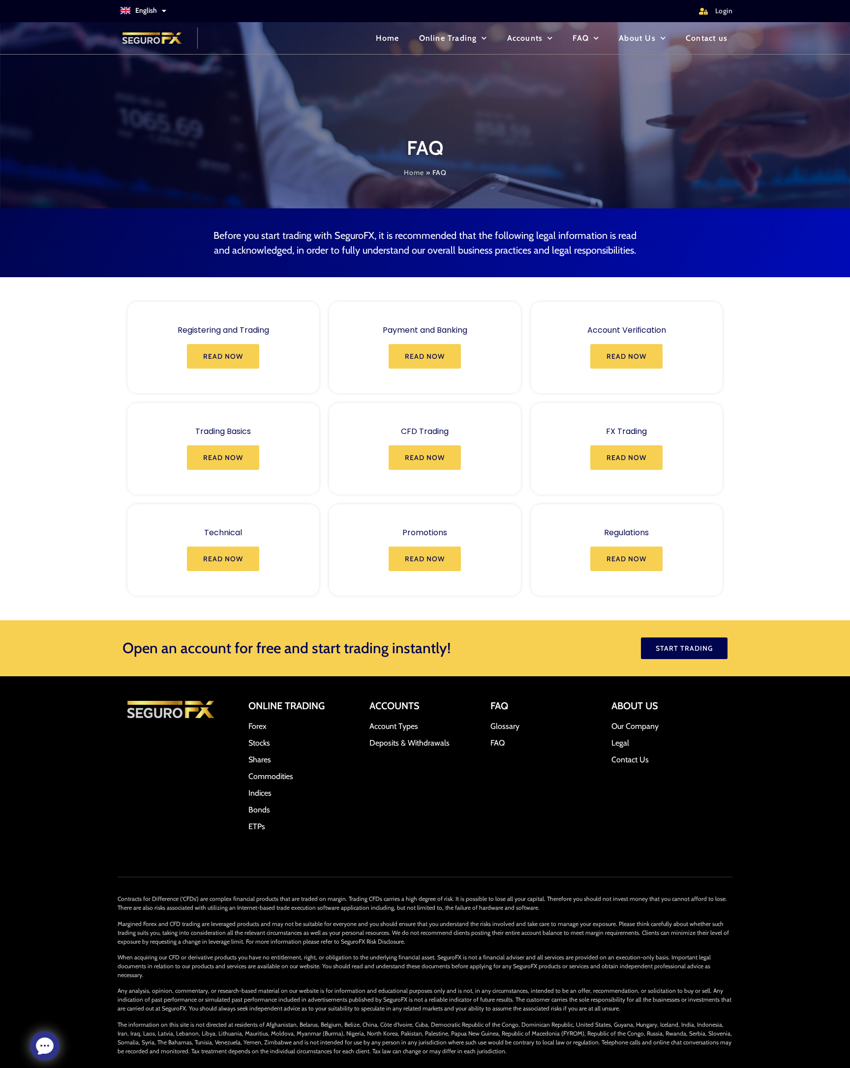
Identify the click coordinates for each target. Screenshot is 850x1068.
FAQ (581, 38)
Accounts (525, 38)
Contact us (707, 38)
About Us (637, 38)
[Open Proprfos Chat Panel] (45, 1046)
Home (387, 38)
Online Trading (448, 38)
